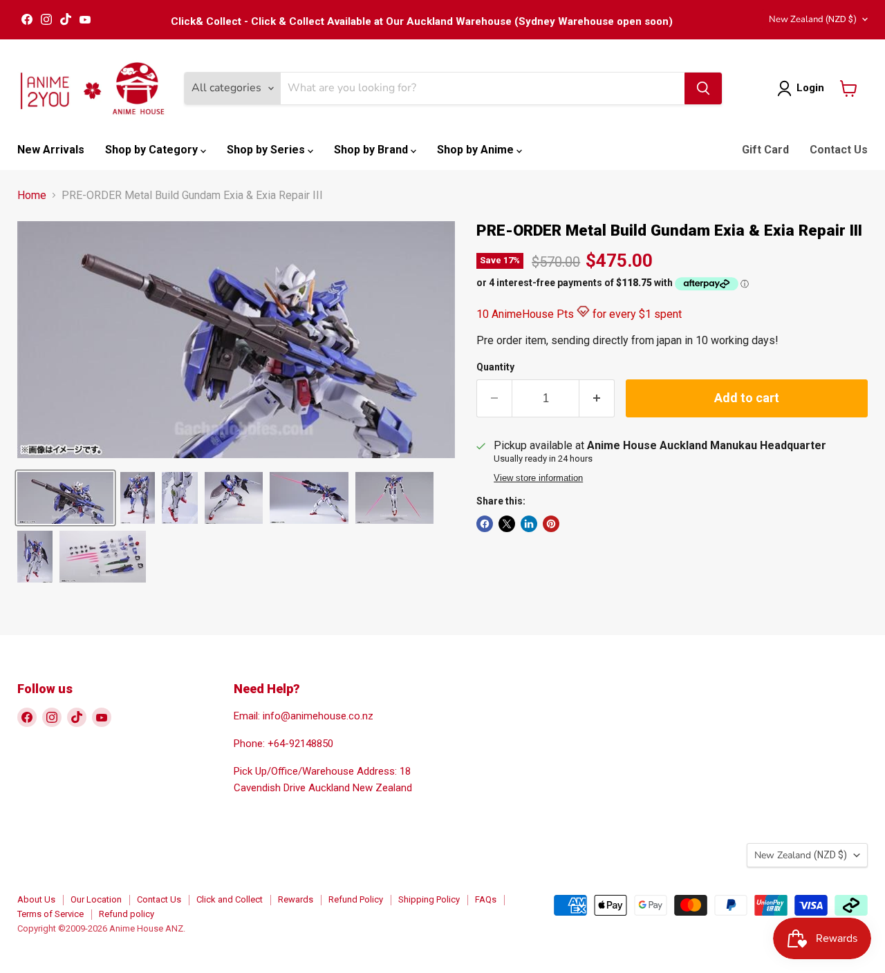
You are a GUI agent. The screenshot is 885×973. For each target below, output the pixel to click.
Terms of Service (50, 914)
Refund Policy (355, 899)
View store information (538, 478)
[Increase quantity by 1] (597, 398)
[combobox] (482, 88)
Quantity (495, 366)
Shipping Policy (429, 899)
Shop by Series (267, 149)
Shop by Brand (372, 149)
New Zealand (813, 19)
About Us (36, 899)
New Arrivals (50, 149)
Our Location (96, 899)
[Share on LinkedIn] (529, 524)
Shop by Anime (476, 149)
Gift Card (765, 149)
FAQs (485, 899)
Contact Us (839, 149)
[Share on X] (507, 524)
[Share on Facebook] (484, 524)
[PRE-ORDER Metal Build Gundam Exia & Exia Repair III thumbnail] (65, 498)
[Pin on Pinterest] (551, 524)
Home (31, 195)
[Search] (703, 88)
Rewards (295, 899)
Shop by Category (153, 149)
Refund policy (126, 914)
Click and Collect (229, 899)
